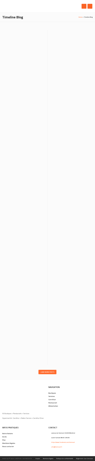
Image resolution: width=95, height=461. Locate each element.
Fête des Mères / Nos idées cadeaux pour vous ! (23, 155)
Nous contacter (8, 446)
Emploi (38, 458)
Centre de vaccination (16, 254)
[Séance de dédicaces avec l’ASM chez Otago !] (70, 238)
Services (51, 396)
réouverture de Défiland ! (18, 203)
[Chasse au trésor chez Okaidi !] (70, 90)
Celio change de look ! (61, 58)
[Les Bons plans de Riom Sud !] (70, 287)
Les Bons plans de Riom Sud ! (64, 302)
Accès (4, 436)
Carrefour (52, 399)
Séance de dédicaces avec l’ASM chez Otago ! (68, 256)
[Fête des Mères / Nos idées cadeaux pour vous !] (24, 137)
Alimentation (53, 406)
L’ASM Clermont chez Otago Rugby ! (23, 302)
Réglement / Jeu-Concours (84, 458)
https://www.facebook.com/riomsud (63, 442)
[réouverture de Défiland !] (24, 188)
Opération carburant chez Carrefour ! (70, 347)
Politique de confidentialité (64, 458)
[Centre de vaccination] (24, 238)
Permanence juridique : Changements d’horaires (69, 155)
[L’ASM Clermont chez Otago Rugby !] (24, 287)
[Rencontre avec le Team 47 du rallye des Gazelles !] (70, 188)
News (19, 63)
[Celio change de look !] (70, 42)
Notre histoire (7, 433)
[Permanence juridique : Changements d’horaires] (70, 137)
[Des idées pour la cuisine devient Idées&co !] (24, 42)
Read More (41, 76)
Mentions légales (8, 443)
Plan (4, 440)
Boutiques (52, 393)
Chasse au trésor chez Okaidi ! (65, 105)
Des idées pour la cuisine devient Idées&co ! (21, 59)
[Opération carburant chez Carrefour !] (70, 332)
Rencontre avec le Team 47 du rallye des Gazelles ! (69, 205)
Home (80, 17)
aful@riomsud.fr (56, 447)
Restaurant (52, 402)
